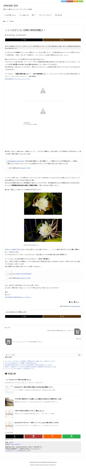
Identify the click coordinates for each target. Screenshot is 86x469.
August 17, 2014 (25, 168)
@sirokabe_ (21, 161)
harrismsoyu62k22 (74, 306)
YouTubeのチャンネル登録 (13, 450)
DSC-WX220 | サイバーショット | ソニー (17, 79)
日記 (12, 21)
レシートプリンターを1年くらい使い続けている (19, 368)
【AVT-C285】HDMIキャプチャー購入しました (29, 411)
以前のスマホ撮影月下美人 (13, 249)
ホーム (6, 21)
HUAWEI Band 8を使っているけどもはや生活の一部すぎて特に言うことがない (29, 365)
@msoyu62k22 (12, 161)
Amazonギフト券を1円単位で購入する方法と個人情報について (34, 387)
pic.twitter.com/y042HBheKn (22, 273)
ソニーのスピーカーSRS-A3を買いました (18, 379)
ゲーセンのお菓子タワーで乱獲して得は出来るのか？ (21, 363)
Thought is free (52, 464)
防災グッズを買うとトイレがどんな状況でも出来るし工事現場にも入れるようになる (30, 367)
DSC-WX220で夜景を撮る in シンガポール (18, 297)
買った (77, 302)
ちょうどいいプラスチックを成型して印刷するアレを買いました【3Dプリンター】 (30, 361)
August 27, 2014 (25, 278)
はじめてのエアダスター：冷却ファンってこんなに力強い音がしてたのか (37, 422)
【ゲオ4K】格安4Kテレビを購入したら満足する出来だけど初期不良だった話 (38, 399)
